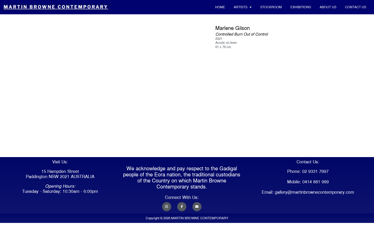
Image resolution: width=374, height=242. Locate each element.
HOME (220, 7)
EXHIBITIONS (300, 7)
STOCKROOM (271, 7)
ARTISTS (240, 7)
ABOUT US (328, 7)
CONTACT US (355, 7)
